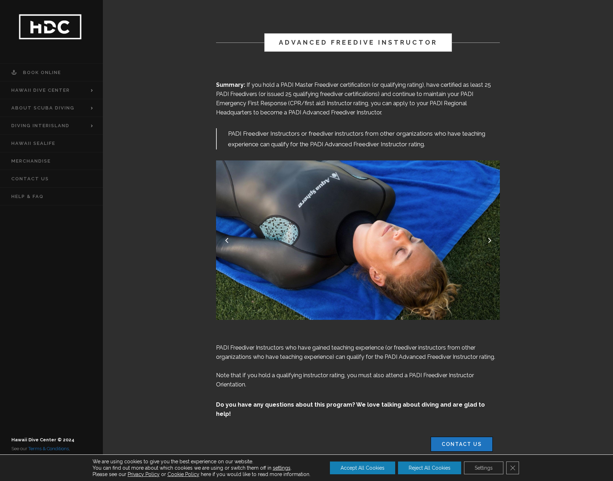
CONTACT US (462, 444)
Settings (484, 468)
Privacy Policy (144, 474)
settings (282, 468)
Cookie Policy (183, 474)
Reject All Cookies (430, 468)
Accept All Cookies (363, 468)
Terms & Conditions (48, 448)
